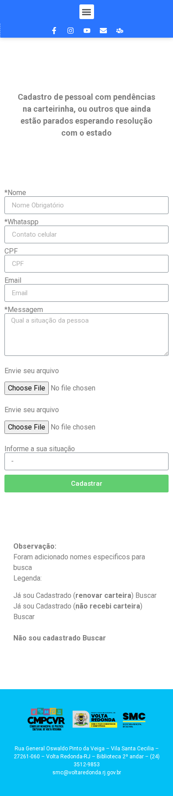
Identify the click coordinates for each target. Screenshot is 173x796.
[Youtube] (87, 30)
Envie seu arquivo (31, 371)
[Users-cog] (120, 30)
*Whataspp (21, 222)
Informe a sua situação (39, 449)
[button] (86, 11)
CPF (11, 251)
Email (12, 280)
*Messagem (23, 309)
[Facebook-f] (54, 30)
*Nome (15, 192)
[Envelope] (103, 30)
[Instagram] (70, 30)
